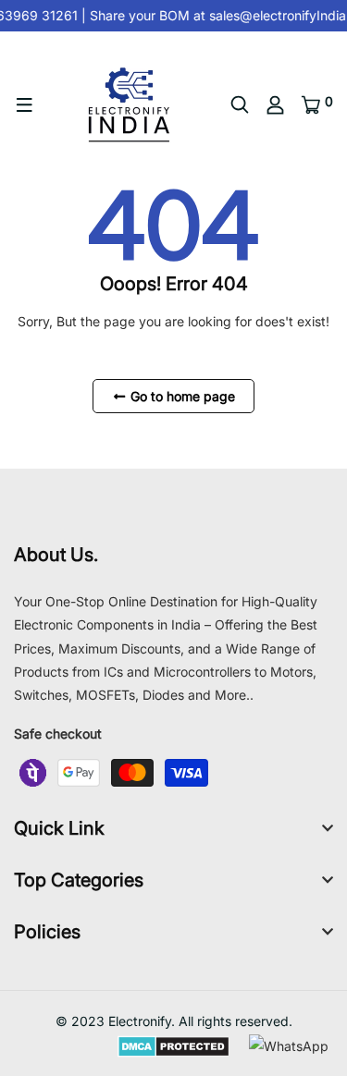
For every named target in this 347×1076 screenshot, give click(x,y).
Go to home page (181, 396)
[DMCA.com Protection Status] (173, 1045)
